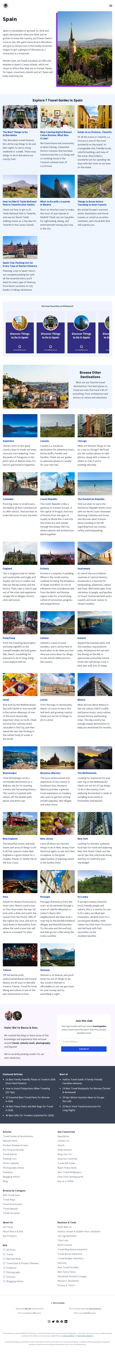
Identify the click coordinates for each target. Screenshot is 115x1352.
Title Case (63, 1240)
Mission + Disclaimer (68, 1280)
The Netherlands (87, 773)
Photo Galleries (11, 1163)
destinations (95, 1308)
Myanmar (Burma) (50, 773)
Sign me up (84, 1049)
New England (10, 838)
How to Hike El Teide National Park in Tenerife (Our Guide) (19, 203)
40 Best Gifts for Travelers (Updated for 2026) (30, 1115)
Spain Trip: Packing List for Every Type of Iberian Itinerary (20, 264)
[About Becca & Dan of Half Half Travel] (28, 1016)
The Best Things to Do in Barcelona (15, 133)
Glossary (62, 1262)
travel (15, 1043)
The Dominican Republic (91, 499)
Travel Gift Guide (66, 1163)
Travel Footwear (11, 1213)
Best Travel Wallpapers (69, 1172)
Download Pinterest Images (72, 1276)
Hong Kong (9, 638)
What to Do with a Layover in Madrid (55, 203)
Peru (5, 896)
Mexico (81, 699)
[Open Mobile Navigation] (110, 5)
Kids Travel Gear (11, 1195)
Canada (44, 440)
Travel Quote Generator (70, 1253)
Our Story (8, 1227)
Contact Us (63, 1140)
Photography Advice (13, 1167)
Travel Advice (10, 1154)
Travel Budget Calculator (71, 1258)
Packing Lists (10, 1158)
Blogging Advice (11, 1176)
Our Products (10, 1235)
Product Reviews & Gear (15, 1145)
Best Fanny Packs (67, 1271)
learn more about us (85, 1336)
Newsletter (63, 1136)
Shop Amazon (65, 1149)
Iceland (44, 638)
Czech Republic (49, 499)
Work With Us (65, 1227)
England (7, 568)
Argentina (8, 440)
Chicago (82, 440)
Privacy (61, 1285)
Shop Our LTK (65, 1154)
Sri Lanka (83, 896)
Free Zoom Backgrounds (70, 1176)
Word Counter (65, 1244)
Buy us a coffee (65, 1181)
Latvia (43, 699)
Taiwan (7, 970)
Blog (5, 1181)
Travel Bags (9, 1199)
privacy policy (68, 1336)
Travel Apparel (10, 1208)
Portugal (45, 896)
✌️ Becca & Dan (57, 1303)
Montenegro (10, 773)
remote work (27, 1043)
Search (61, 1145)
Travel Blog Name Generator (73, 1249)
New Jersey (46, 838)
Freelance (8, 1172)
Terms (71, 1285)
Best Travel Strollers (68, 1267)
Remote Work (10, 1140)
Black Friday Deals (67, 1167)
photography (43, 1043)
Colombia (8, 499)
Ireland (82, 638)
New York (83, 838)
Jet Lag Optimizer (67, 1235)
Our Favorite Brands (13, 1149)
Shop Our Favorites (67, 1158)
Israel (6, 699)
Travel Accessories (12, 1204)
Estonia (44, 568)
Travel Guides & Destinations (18, 1136)
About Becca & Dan (13, 1231)
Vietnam (45, 970)
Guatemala (84, 568)
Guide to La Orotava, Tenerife (95, 132)
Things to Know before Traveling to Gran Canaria (92, 203)
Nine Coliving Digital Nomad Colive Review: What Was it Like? (56, 135)
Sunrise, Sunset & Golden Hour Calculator (79, 1231)
